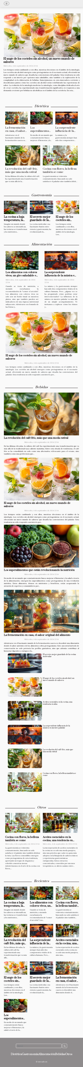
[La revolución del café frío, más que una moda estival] (22, 155)
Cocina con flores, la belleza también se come (60, 170)
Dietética (16, 1054)
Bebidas (60, 1054)
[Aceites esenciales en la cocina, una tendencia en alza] (25, 711)
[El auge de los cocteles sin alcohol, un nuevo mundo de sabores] (42, 35)
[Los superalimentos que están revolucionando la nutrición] (41, 118)
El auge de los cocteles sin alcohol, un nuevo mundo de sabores (38, 60)
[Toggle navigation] (6, 3)
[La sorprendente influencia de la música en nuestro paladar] (66, 118)
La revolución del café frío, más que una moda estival (21, 170)
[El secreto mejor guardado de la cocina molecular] (41, 207)
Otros (68, 1054)
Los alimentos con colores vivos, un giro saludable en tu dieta (22, 275)
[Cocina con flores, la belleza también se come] (60, 155)
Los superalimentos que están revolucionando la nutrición (39, 570)
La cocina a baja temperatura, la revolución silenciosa (14, 221)
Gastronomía (30, 1054)
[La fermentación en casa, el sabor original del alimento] (16, 118)
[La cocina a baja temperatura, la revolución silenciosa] (15, 207)
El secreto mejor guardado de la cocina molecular (41, 220)
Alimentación (46, 1054)
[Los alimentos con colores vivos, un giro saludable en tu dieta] (22, 260)
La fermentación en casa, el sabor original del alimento (15, 132)
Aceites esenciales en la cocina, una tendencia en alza (57, 703)
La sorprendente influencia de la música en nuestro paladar (66, 132)
